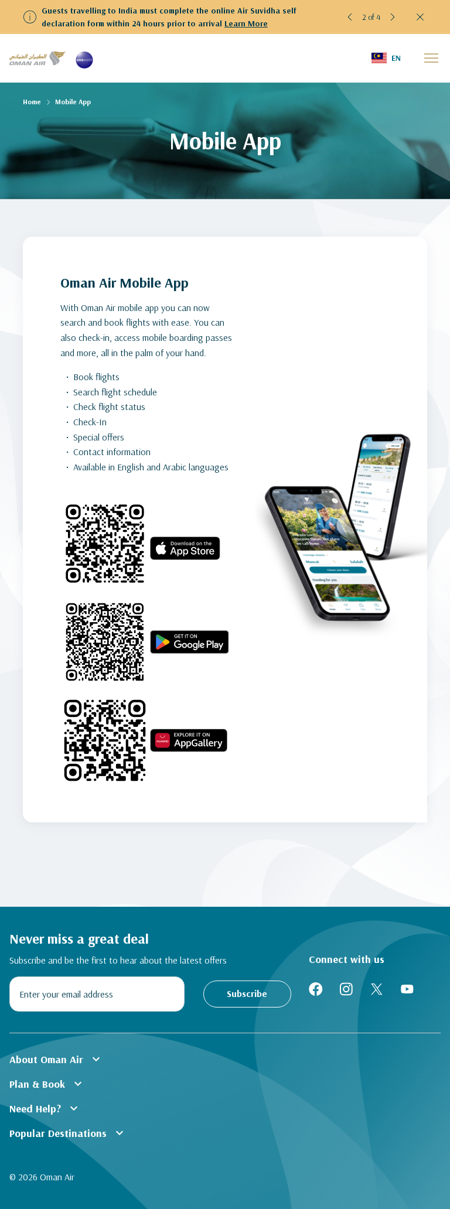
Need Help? (45, 1108)
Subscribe (247, 993)
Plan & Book (47, 1084)
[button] (350, 17)
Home (32, 101)
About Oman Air (56, 1059)
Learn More (246, 23)
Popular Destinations (68, 1133)
